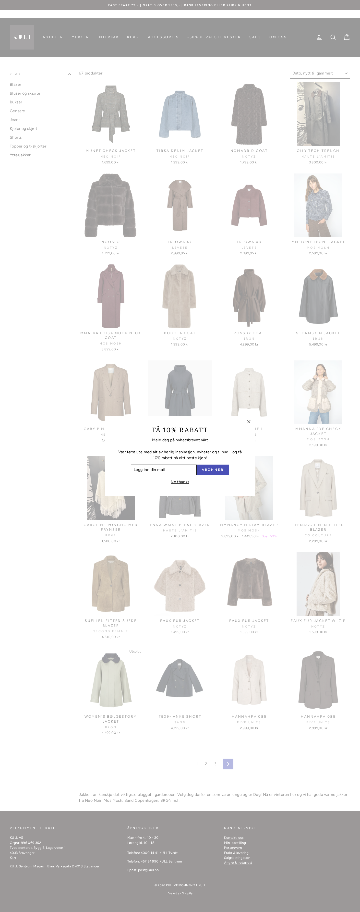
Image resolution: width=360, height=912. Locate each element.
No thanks (180, 482)
